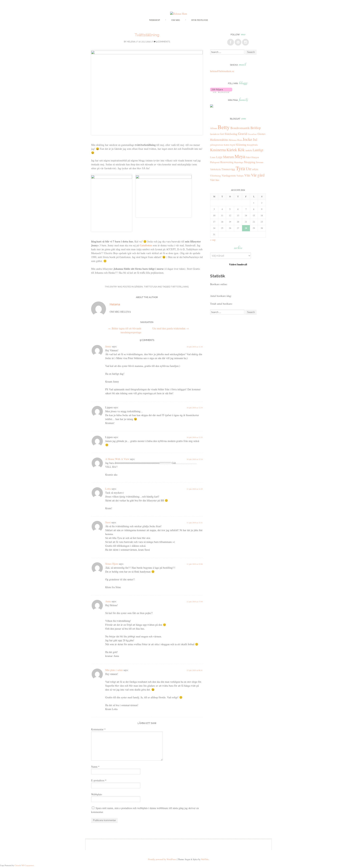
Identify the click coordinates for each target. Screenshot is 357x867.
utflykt (255, 169)
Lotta (108, 488)
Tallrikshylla (215, 169)
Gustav (262, 134)
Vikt (247, 175)
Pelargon (255, 157)
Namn (95, 766)
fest (222, 134)
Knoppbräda (252, 144)
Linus (213, 157)
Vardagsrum (229, 175)
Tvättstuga (150, 287)
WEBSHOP (154, 19)
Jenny (108, 346)
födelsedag (231, 134)
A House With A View (117, 459)
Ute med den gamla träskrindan (170, 328)
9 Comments (163, 41)
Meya (240, 156)
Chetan (17, 865)
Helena (131, 41)
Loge (219, 157)
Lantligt (258, 150)
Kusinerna (218, 149)
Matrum (228, 157)
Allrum (213, 128)
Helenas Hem (235, 140)
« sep (213, 240)
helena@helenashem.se (222, 71)
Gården (138, 287)
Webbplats (96, 794)
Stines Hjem (111, 563)
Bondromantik (240, 128)
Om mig (175, 19)
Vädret (232, 264)
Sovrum (259, 162)
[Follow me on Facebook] (230, 42)
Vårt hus (214, 180)
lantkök (248, 150)
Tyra (240, 168)
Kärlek (231, 149)
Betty (224, 127)
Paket (248, 157)
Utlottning (215, 175)
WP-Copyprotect (27, 865)
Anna (108, 601)
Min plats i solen (114, 670)
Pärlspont (215, 162)
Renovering (227, 162)
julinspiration (216, 144)
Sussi (108, 522)
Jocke (247, 139)
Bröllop (255, 127)
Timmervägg (228, 169)
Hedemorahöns (219, 140)
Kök (241, 149)
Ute (248, 168)
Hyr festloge (199, 19)
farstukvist (214, 133)
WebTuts (205, 859)
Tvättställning (147, 35)
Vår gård (258, 175)
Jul (255, 139)
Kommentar (98, 729)
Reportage (238, 162)
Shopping (249, 162)
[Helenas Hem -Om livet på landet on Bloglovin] (221, 91)
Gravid (242, 133)
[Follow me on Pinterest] (238, 42)
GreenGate (252, 134)
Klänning (241, 144)
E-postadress (98, 780)
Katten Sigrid (229, 144)
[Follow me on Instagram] (245, 42)
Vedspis (240, 175)
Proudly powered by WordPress (162, 859)
